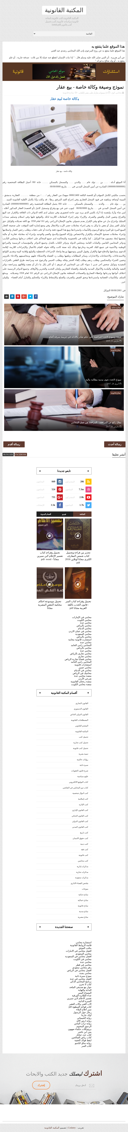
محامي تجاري (85, 656)
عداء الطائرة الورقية (82, 995)
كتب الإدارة (83, 804)
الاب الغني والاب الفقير (80, 1004)
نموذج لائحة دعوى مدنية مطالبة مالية (103, 379)
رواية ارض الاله (84, 1021)
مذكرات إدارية (82, 866)
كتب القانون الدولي (80, 821)
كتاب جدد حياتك (84, 1035)
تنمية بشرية (83, 754)
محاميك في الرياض (82, 673)
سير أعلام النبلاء (84, 1009)
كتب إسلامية (83, 799)
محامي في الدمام (83, 670)
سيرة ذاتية (84, 765)
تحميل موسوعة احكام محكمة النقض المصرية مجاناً (50, 604)
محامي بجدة (86, 973)
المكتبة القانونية (64, 10)
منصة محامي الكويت (81, 684)
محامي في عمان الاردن (80, 631)
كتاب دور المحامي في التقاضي (75, 788)
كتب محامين (83, 861)
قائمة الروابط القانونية (81, 945)
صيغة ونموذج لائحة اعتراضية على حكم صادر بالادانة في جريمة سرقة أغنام (85, 337)
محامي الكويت (84, 620)
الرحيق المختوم (84, 1026)
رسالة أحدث (115, 444)
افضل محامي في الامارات (79, 951)
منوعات (85, 889)
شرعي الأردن (85, 678)
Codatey (72, 1128)
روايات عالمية (82, 759)
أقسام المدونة (45, 514)
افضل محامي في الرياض (79, 970)
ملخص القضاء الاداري (79, 883)
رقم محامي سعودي (82, 967)
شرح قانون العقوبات (79, 771)
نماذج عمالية (83, 900)
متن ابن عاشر (85, 1032)
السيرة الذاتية (85, 1001)
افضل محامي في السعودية (78, 956)
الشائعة (82, 514)
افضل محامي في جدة (81, 979)
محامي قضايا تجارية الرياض (78, 659)
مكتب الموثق (85, 948)
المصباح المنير (85, 993)
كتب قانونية (83, 855)
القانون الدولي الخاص (79, 714)
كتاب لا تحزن (85, 984)
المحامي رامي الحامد (81, 645)
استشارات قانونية (83, 664)
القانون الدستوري (81, 709)
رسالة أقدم (14, 444)
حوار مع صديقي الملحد (80, 987)
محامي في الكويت (82, 959)
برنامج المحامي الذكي (81, 981)
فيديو (64, 514)
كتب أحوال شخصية (80, 793)
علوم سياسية (82, 776)
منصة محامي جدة (83, 676)
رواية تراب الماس (83, 1023)
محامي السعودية (83, 634)
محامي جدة (86, 623)
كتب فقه (84, 849)
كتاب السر (87, 1046)
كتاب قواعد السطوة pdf (80, 1007)
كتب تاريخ (84, 832)
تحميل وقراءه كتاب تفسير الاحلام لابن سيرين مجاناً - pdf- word (50, 556)
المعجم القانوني (81, 726)
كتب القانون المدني (80, 827)
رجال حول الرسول (82, 1012)
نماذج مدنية (83, 911)
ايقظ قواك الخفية (83, 1040)
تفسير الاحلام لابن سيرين (79, 998)
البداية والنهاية (85, 990)
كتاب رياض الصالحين (82, 1037)
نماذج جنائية (83, 894)
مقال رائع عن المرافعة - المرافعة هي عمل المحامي (96, 422)
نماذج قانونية (68, 92)
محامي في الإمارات (82, 617)
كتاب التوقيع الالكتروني (78, 782)
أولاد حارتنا (86, 1015)
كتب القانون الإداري (80, 810)
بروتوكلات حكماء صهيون (80, 1029)
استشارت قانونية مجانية (80, 639)
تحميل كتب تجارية (80, 742)
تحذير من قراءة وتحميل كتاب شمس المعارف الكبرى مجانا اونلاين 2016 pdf (78, 557)
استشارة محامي (84, 942)
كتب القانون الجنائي (80, 816)
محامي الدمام (85, 628)
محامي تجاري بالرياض (81, 653)
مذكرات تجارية (82, 872)
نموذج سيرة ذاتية (83, 976)
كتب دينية (84, 844)
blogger (8, 454)
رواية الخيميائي (84, 1018)
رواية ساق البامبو (83, 1043)
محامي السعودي (84, 954)
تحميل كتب (83, 737)
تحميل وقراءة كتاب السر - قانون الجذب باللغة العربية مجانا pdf (78, 604)
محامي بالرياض (84, 625)
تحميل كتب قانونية (80, 748)
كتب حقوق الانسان (80, 838)
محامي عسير (85, 667)
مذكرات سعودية (81, 877)
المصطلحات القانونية (79, 720)
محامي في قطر (84, 965)
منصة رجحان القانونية (81, 681)
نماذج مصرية (83, 917)
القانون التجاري (82, 703)
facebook (20, 454)
